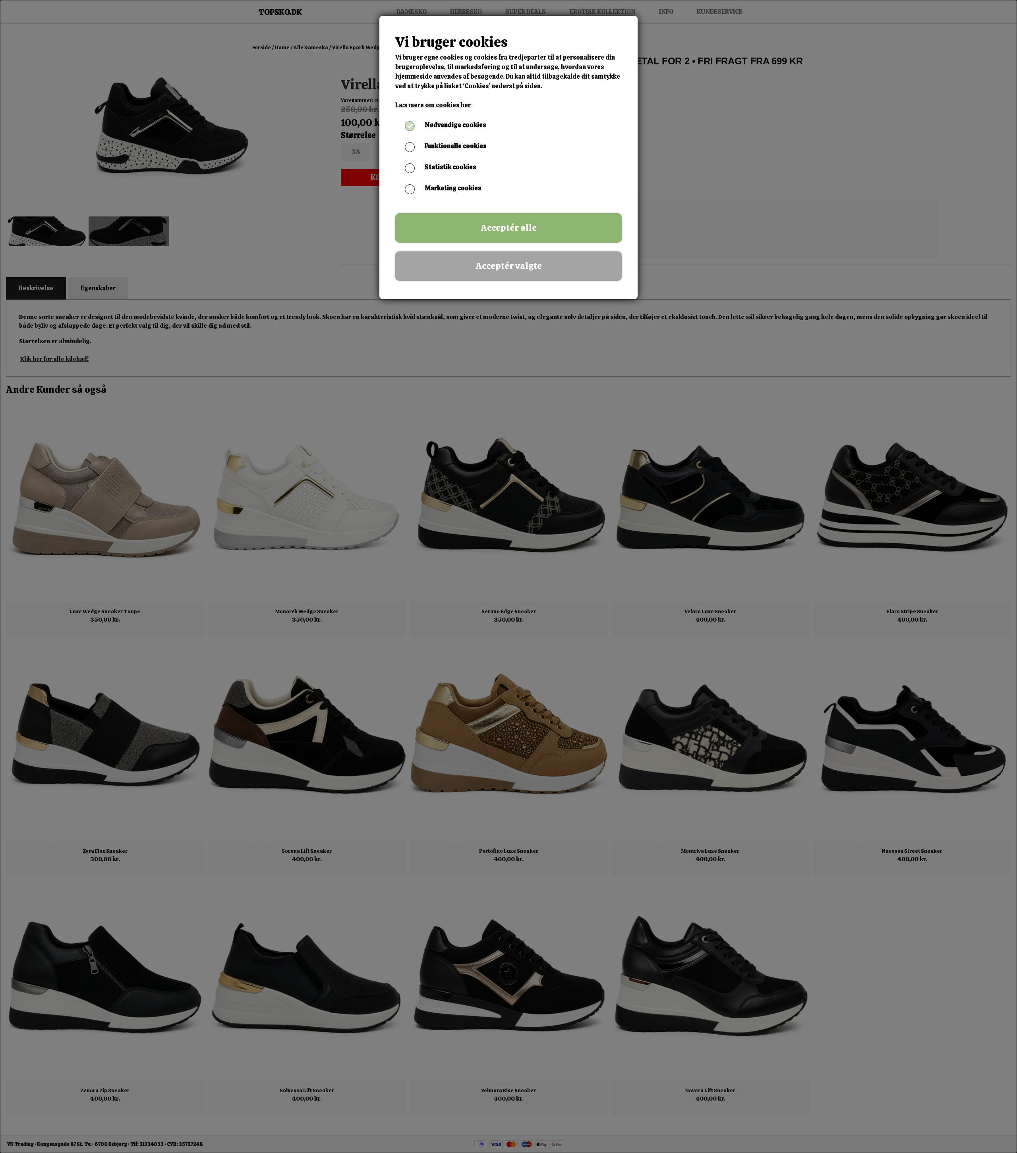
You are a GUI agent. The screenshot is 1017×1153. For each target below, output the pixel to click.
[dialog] (508, 576)
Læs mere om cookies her (433, 105)
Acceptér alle (509, 228)
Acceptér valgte (509, 266)
